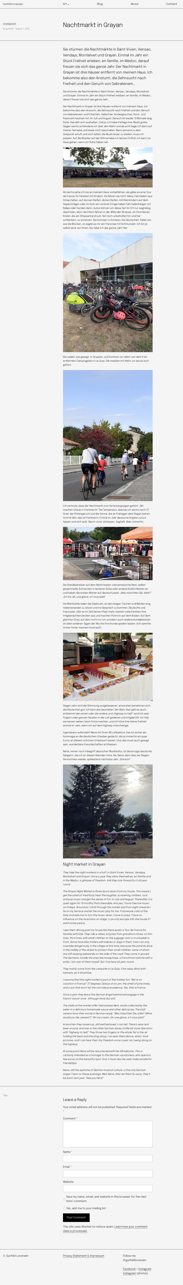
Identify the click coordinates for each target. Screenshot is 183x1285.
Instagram (144, 1269)
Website (68, 1182)
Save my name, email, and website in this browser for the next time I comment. (106, 1199)
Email (67, 1167)
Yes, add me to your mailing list (85, 1208)
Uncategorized (9, 24)
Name (67, 1152)
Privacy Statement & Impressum (83, 1256)
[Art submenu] (68, 4)
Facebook (129, 1269)
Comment (70, 1118)
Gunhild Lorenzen (13, 4)
